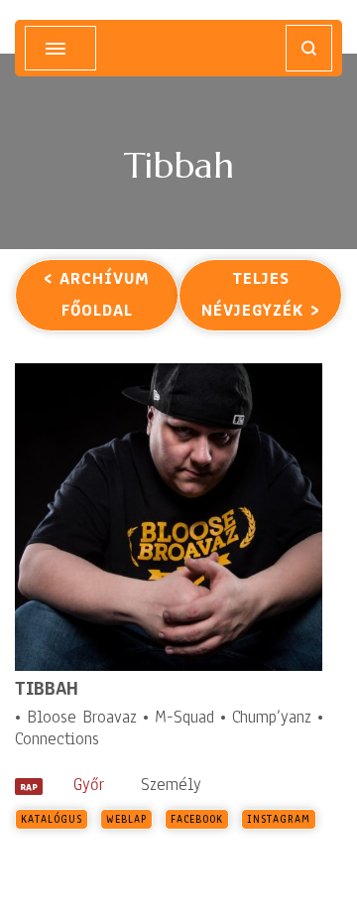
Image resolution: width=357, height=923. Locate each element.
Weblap (126, 819)
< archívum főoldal (97, 294)
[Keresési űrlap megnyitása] (309, 48)
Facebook (197, 819)
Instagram (278, 819)
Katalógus (51, 819)
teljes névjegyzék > (260, 294)
